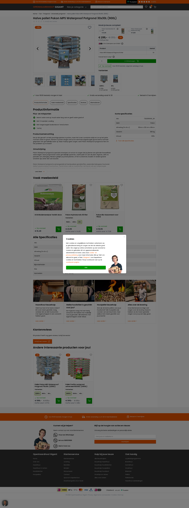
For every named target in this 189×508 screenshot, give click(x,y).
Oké (86, 268)
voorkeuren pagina (72, 262)
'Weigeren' (86, 257)
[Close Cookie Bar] (124, 237)
